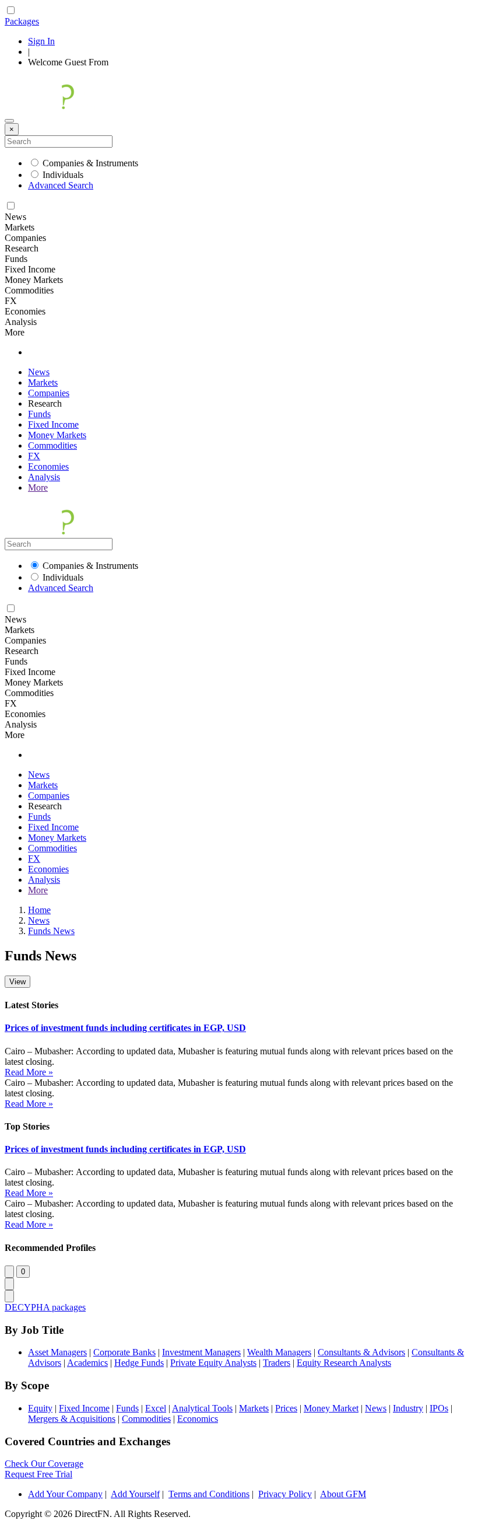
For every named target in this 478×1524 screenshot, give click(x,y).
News (39, 372)
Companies (48, 393)
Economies (48, 466)
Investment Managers (201, 1352)
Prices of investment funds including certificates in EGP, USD (125, 1028)
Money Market (331, 1408)
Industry (408, 1408)
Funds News (51, 931)
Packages (22, 21)
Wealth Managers (279, 1352)
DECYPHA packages (45, 1307)
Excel (155, 1408)
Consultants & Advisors (361, 1352)
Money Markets (57, 435)
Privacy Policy (285, 1494)
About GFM (343, 1494)
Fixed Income (53, 424)
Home (39, 910)
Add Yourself (135, 1494)
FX (34, 456)
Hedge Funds (139, 1363)
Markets (43, 382)
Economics (197, 1419)
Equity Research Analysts (344, 1363)
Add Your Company (65, 1494)
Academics (87, 1363)
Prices (286, 1408)
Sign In (41, 41)
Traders (276, 1363)
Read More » (29, 1072)
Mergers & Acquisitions (71, 1419)
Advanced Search (60, 185)
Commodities (52, 445)
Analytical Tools (202, 1408)
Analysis (44, 477)
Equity (40, 1408)
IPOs (439, 1408)
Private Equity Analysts (213, 1363)
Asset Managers (57, 1352)
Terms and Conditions (208, 1494)
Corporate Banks (124, 1352)
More (38, 487)
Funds (39, 414)
